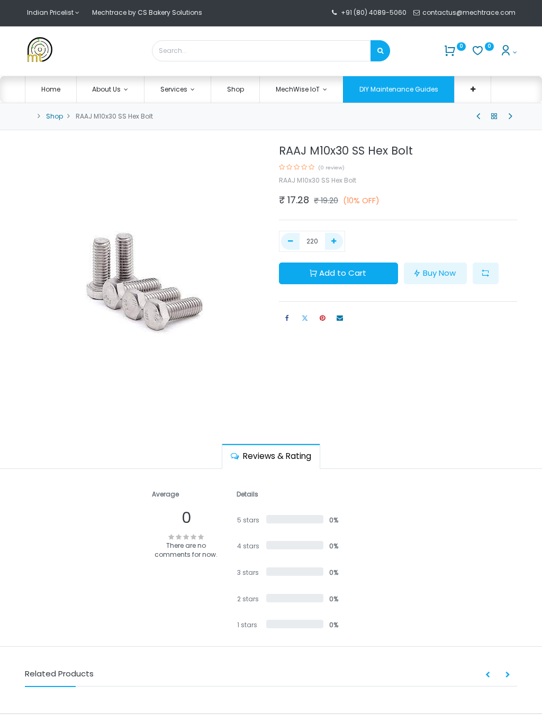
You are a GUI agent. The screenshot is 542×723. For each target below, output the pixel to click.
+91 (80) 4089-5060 (373, 12)
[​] (478, 116)
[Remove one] (290, 241)
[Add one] (334, 241)
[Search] (380, 50)
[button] (473, 89)
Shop (54, 116)
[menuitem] (50, 89)
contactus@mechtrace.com (469, 12)
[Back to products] (494, 116)
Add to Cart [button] (342, 272)
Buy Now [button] (439, 272)
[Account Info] (508, 52)
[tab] (271, 456)
